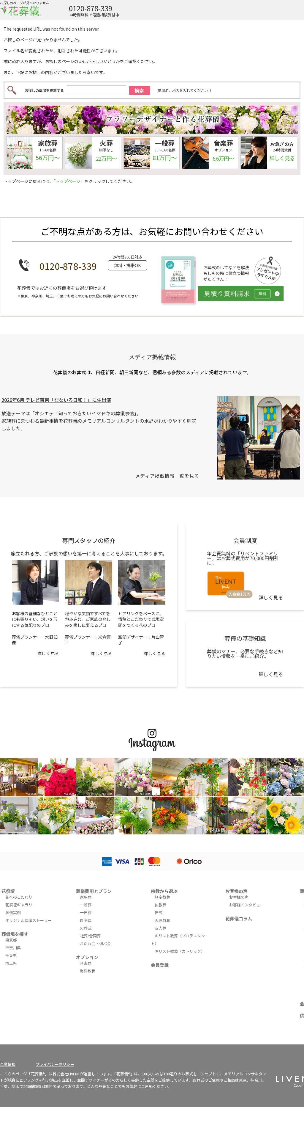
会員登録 (160, 965)
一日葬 (85, 912)
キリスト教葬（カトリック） (180, 951)
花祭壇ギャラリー (20, 905)
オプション (87, 957)
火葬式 (85, 928)
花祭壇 (8, 891)
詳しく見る (48, 653)
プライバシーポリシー (55, 1064)
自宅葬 (85, 920)
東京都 (11, 940)
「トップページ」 (69, 181)
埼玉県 (11, 963)
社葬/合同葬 (90, 936)
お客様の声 (236, 891)
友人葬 (160, 928)
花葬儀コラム (238, 918)
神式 (158, 912)
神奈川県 (13, 947)
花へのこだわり (18, 897)
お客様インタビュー (246, 905)
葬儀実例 (13, 912)
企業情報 (7, 1064)
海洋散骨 (87, 971)
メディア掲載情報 (152, 357)
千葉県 (11, 955)
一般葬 (85, 905)
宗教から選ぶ (164, 891)
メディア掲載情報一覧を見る (167, 475)
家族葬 (85, 897)
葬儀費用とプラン (94, 891)
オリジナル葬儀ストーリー (28, 920)
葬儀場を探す (14, 934)
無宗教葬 (162, 897)
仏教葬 (160, 905)
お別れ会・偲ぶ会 (95, 943)
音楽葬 (85, 963)
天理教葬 (162, 920)
